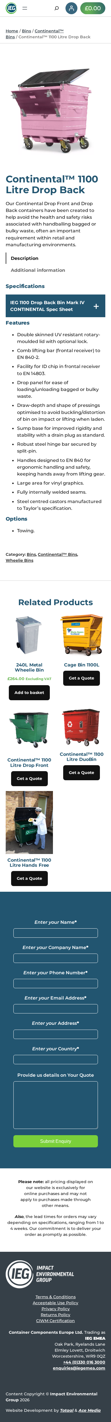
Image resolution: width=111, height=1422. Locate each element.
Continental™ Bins (57, 554)
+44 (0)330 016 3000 (84, 1362)
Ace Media (90, 1410)
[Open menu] (24, 8)
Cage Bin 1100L (81, 664)
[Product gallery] (55, 110)
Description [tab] (24, 258)
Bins (26, 30)
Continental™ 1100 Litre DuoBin (81, 757)
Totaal (66, 1410)
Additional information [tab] (38, 270)
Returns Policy (55, 1314)
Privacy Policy (56, 1308)
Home (12, 30)
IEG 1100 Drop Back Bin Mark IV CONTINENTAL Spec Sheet (47, 306)
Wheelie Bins (19, 560)
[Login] (71, 8)
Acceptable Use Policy (55, 1302)
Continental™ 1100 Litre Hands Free (29, 862)
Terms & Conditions (56, 1296)
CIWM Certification (55, 1320)
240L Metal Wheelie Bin (29, 667)
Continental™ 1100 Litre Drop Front (29, 762)
